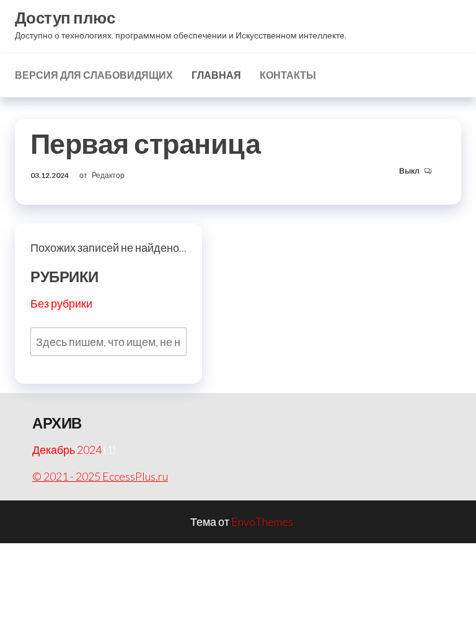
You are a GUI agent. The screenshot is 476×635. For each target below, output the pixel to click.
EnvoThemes (262, 521)
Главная (216, 75)
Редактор (108, 175)
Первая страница (145, 143)
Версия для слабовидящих (94, 75)
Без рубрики (61, 303)
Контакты (288, 75)
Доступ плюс (65, 17)
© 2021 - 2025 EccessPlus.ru (100, 476)
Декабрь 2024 (67, 449)
